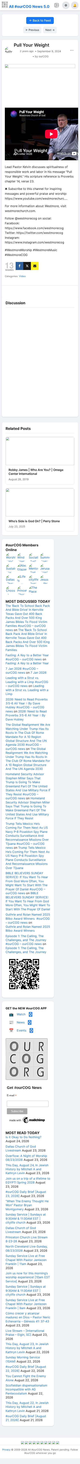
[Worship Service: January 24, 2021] (11, 557)
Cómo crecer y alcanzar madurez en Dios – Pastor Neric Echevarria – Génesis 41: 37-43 (28, 1317)
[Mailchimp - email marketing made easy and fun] (27, 1123)
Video (22, 276)
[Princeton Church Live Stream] (22, 590)
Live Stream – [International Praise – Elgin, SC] (25, 1332)
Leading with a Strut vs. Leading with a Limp (27, 690)
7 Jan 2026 (39, 672)
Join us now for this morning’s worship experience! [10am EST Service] (28, 1277)
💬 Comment (30, 290)
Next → (50, 29)
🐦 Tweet (69, 290)
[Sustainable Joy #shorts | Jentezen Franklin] (11, 568)
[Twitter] (27, 266)
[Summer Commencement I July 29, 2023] (45, 557)
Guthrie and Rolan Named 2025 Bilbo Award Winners (28, 928)
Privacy (6, 1449)
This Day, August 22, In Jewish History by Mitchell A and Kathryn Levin (27, 1407)
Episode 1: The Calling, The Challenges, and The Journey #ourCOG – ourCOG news (26, 940)
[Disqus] (40, 361)
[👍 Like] (11, 290)
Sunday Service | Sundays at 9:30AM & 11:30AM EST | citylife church (26, 1218)
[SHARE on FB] (19, 266)
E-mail (12, 1095)
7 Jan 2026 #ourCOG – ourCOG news (22, 670)
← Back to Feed (40, 20)
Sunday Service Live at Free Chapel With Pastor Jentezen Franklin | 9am (26, 1304)
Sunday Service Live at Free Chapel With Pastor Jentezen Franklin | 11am (26, 1260)
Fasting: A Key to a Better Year (27, 663)
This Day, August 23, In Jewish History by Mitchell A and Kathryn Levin (27, 1348)
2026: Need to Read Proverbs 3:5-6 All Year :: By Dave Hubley (26, 715)
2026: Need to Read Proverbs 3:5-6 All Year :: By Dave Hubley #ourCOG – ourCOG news (27, 705)
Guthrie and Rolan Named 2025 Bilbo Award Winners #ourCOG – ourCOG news (28, 918)
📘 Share (49, 290)
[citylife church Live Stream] (34, 579)
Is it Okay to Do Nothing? (23, 1137)
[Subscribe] (35, 266)
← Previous (32, 29)
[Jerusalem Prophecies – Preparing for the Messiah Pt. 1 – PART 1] (45, 568)
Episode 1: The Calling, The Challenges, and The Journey (26, 950)
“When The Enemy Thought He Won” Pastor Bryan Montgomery (27, 1205)
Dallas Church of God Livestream (21, 1148)
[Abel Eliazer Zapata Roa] (22, 568)
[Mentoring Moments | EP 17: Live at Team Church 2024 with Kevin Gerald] (34, 568)
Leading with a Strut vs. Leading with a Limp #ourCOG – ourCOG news (27, 682)
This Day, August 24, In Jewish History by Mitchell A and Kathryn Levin (27, 1169)
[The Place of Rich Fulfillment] (34, 590)
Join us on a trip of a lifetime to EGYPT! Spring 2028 (28, 1180)
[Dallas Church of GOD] (11, 579)
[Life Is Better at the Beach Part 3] (22, 579)
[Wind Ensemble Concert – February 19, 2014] (22, 557)
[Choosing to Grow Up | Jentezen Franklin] (11, 590)
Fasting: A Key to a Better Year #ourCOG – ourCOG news (27, 657)
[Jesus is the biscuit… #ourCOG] (45, 579)
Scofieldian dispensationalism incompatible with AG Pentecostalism (26, 1389)
